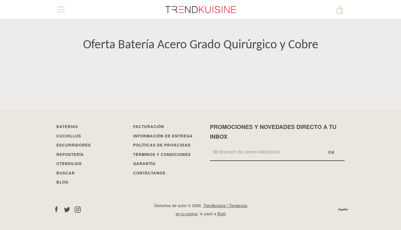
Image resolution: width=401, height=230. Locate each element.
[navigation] (61, 9)
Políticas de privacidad (162, 145)
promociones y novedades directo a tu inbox (273, 132)
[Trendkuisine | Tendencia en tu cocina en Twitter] (67, 209)
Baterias (67, 126)
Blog (62, 182)
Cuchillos (68, 136)
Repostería (70, 154)
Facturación (148, 126)
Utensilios (69, 163)
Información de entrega (163, 136)
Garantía (144, 163)
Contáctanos (149, 173)
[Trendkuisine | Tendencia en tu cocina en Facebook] (56, 209)
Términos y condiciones (162, 154)
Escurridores (73, 145)
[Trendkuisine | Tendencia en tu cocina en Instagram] (78, 209)
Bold (221, 214)
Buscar (65, 173)
